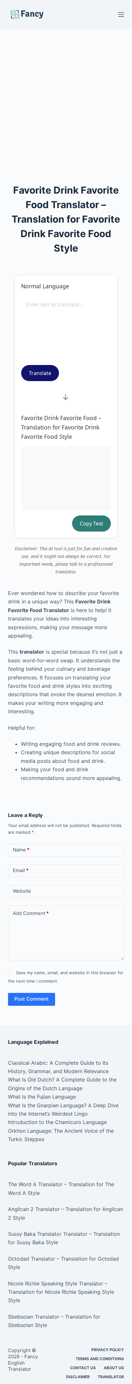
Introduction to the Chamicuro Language (57, 1122)
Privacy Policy (107, 1349)
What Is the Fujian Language (42, 1096)
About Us (114, 1367)
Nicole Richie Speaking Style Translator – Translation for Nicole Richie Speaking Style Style (61, 1292)
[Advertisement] (66, 98)
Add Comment (31, 913)
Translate (40, 373)
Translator (111, 1376)
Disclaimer (78, 1376)
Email (21, 870)
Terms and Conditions (100, 1358)
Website (22, 891)
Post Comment (31, 999)
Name (21, 850)
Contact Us (83, 1367)
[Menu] (121, 14)
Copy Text (91, 523)
